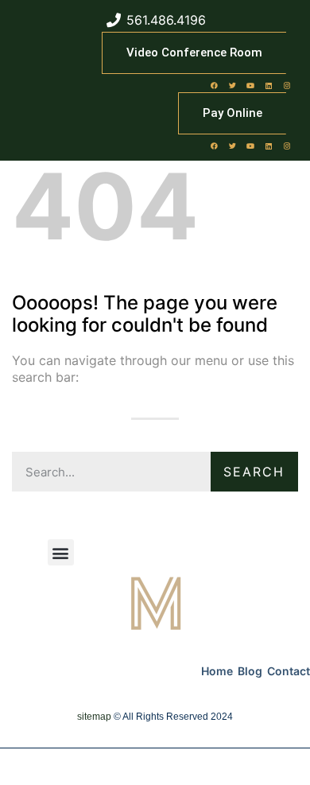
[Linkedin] (269, 85)
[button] (61, 552)
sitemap (94, 716)
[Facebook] (214, 85)
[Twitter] (232, 85)
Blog (250, 671)
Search (254, 472)
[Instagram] (287, 85)
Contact (288, 671)
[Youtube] (250, 85)
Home (217, 671)
